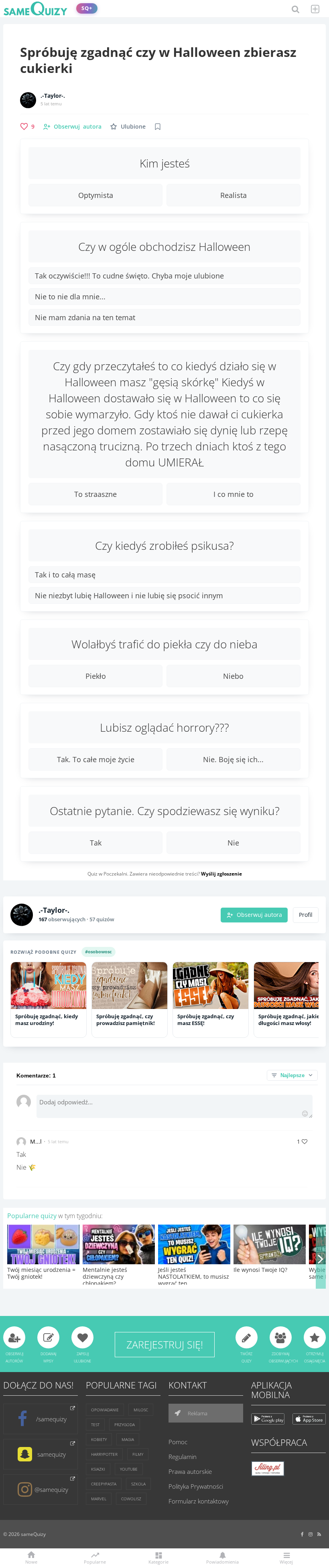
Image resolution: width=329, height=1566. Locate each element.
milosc (141, 1410)
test (95, 1424)
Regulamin (183, 1457)
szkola (138, 1484)
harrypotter (104, 1454)
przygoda (124, 1424)
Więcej (286, 1561)
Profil (306, 914)
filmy (137, 1454)
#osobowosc (98, 951)
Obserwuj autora (259, 914)
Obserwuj (78, 126)
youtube (129, 1469)
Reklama (197, 1413)
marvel (98, 1498)
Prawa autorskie (190, 1471)
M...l (36, 1141)
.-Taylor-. (53, 95)
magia (128, 1439)
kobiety (99, 1439)
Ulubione (133, 126)
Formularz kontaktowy (199, 1501)
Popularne (95, 1561)
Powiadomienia (222, 1561)
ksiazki (98, 1469)
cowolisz (131, 1498)
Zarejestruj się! (164, 1344)
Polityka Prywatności (196, 1486)
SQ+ (86, 8)
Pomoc (178, 1442)
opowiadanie (105, 1410)
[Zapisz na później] (158, 127)
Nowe (31, 1561)
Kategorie (158, 1561)
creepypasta (103, 1484)
